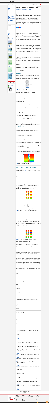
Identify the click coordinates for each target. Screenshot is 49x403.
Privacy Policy (37, 399)
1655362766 (10, 87)
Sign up (22, 402)
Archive (9, 9)
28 (16, 385)
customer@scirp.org (11, 85)
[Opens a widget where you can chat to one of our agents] (46, 402)
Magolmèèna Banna (30, 8)
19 (16, 366)
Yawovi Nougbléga (26, 8)
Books (19, 2)
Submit (31, 2)
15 (16, 358)
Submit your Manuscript (26, 402)
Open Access (37, 396)
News (22, 2)
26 (16, 380)
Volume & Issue (29, 399)
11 (16, 349)
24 (16, 376)
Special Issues (23, 400)
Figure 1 (25, 74)
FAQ (8, 34)
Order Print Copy (9, 32)
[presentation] (17, 104)
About (24, 2)
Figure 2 (31, 151)
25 (16, 378)
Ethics (22, 396)
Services (28, 2)
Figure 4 (25, 184)
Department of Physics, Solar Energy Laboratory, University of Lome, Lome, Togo (23, 9)
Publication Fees (23, 399)
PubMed (20, 335)
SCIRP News (31, 402)
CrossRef (18, 335)
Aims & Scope (9, 7)
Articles (12, 2)
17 (16, 361)
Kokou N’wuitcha (17, 8)
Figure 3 (27, 169)
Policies (37, 395)
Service (29, 395)
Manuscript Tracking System (30, 396)
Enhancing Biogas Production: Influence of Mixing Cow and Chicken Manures (11, 20)
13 (16, 354)
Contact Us (9, 33)
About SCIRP (23, 395)
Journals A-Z (17, 396)
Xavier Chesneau (34, 8)
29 (19, 263)
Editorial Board (9, 10)
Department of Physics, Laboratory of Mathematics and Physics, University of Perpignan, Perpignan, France (26, 10)
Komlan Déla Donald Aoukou (22, 8)
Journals (16, 2)
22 (16, 372)
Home (9, 2)
